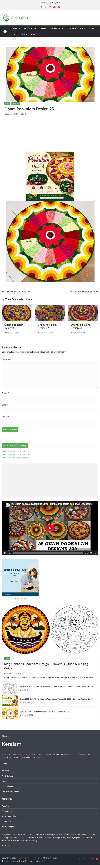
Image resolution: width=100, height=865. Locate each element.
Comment (7, 359)
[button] (18, 28)
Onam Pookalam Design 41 (80, 326)
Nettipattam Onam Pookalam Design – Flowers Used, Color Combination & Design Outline (56, 686)
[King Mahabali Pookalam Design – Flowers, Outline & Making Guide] (50, 629)
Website (5, 416)
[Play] (5, 553)
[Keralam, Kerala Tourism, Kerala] (5, 31)
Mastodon (6, 845)
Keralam (11, 744)
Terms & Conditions (10, 816)
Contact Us (6, 821)
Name (5, 393)
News (43, 28)
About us (6, 806)
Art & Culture (30, 28)
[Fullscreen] (95, 553)
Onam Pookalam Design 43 (13, 326)
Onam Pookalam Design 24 (17, 291)
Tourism (13, 28)
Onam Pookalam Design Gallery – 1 (16, 451)
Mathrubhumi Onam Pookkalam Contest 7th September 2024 (45, 711)
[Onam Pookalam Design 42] (50, 306)
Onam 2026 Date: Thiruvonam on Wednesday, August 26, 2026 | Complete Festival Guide (56, 699)
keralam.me (42, 834)
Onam (12, 34)
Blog (91, 28)
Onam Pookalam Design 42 (47, 326)
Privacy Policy (7, 811)
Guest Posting (28, 34)
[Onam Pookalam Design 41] (83, 306)
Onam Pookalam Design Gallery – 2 (16, 454)
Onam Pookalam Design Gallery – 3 (16, 457)
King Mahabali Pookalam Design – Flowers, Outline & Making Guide (46, 666)
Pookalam (15, 103)
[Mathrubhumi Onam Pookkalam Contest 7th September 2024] (10, 713)
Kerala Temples (8, 826)
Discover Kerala (75, 28)
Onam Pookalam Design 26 (82, 291)
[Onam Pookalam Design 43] (17, 306)
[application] (50, 528)
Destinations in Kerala (11, 791)
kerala (24, 114)
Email (5, 404)
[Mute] (91, 553)
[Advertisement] (50, 134)
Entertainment (57, 28)
